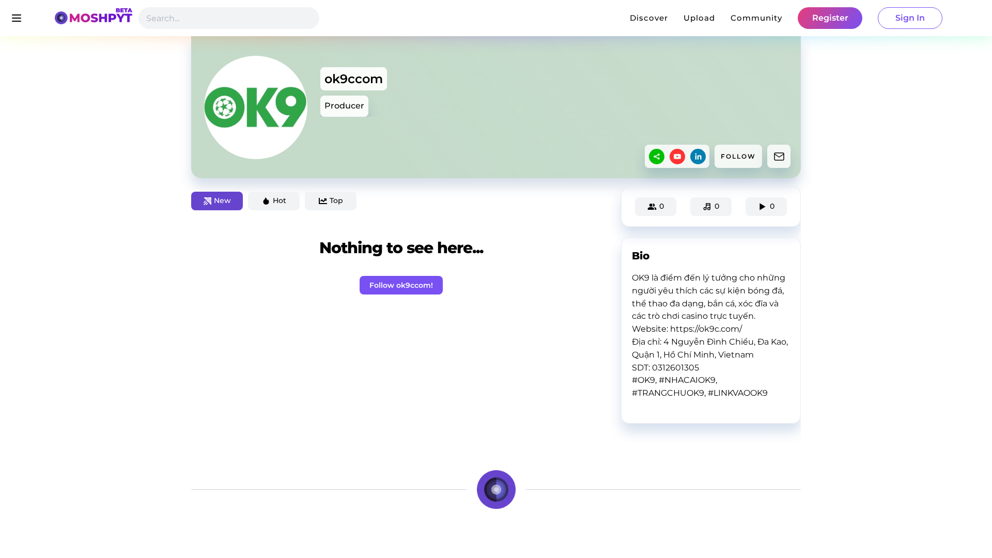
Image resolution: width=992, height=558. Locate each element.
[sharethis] (656, 156)
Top (336, 200)
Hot (279, 200)
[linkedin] (698, 156)
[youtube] (677, 156)
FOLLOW (738, 156)
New (222, 200)
